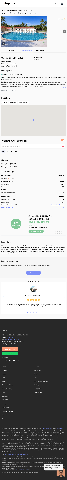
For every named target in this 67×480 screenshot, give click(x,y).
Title (35, 377)
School (5, 102)
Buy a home (37, 374)
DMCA (3, 392)
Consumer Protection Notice (21, 454)
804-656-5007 (10, 337)
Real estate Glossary (7, 411)
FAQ (3, 418)
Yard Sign (36, 385)
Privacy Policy (60, 428)
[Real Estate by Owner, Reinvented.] (9, 4)
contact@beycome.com (12, 339)
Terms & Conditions (7, 385)
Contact (4, 404)
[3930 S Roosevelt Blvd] (45, 43)
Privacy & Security (7, 388)
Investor (4, 381)
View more (33, 273)
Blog (3, 415)
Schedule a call (10, 349)
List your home (36, 231)
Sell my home (37, 370)
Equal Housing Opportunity (21, 469)
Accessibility (5, 396)
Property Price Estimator (41, 381)
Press (3, 377)
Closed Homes (38, 392)
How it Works (5, 407)
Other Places (23, 102)
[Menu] (62, 4)
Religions (13, 102)
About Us (4, 370)
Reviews (4, 374)
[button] (33, 119)
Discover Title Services (57, 205)
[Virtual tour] (3, 43)
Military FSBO (37, 388)
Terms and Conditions (47, 428)
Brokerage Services (9, 454)
